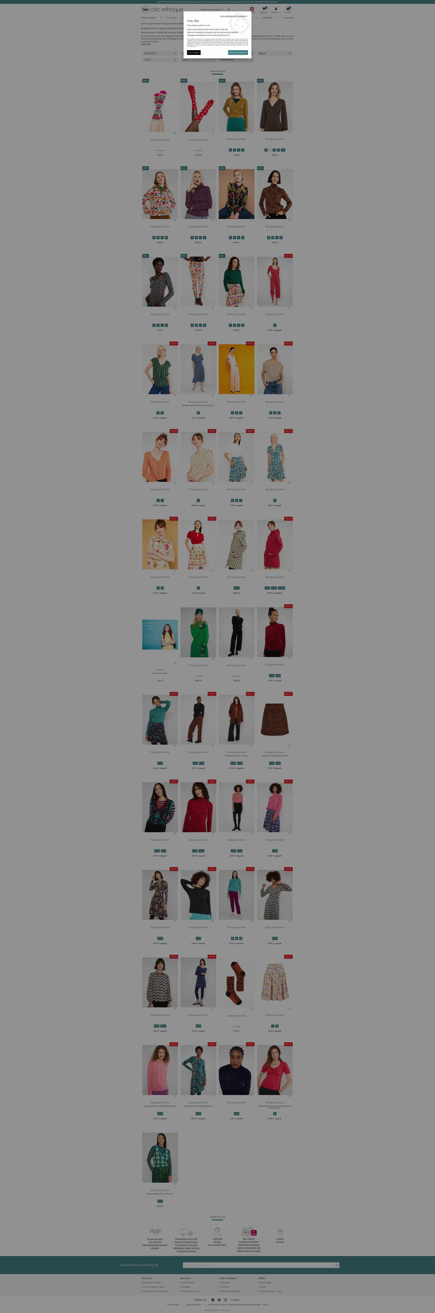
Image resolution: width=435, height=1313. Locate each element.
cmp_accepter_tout (239, 52)
